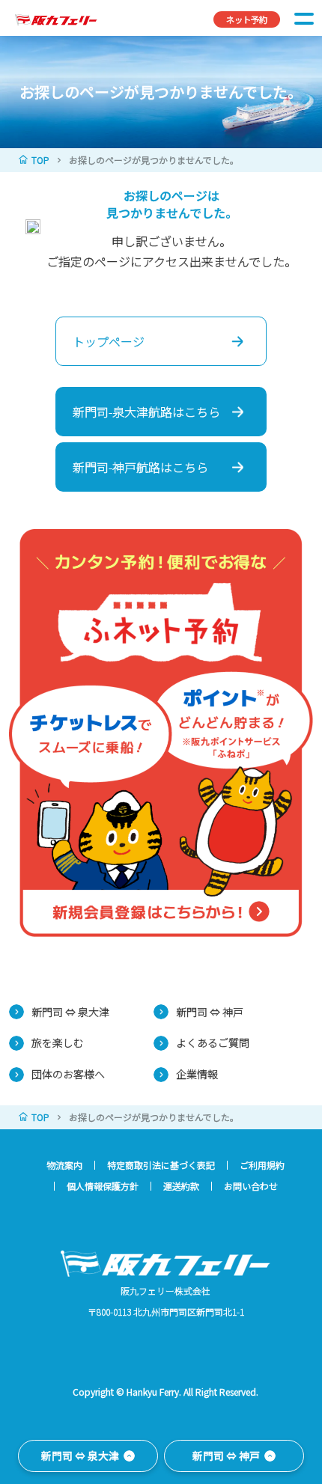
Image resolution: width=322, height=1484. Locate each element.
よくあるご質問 (212, 1042)
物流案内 (64, 1165)
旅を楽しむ (57, 1042)
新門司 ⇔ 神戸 (209, 1011)
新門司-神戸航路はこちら (140, 467)
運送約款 (181, 1186)
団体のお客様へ (68, 1073)
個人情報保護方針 (103, 1186)
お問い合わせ (251, 1186)
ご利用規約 (262, 1165)
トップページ (109, 341)
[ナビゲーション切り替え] (304, 18)
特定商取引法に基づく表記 (161, 1165)
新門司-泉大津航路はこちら (146, 412)
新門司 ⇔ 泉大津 (70, 1011)
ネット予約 (246, 19)
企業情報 (197, 1073)
